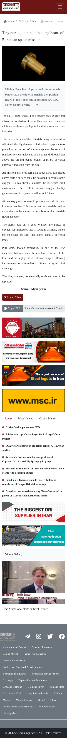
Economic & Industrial (14, 673)
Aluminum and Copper (14, 647)
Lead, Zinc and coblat (37, 693)
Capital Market (10, 654)
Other (53, 700)
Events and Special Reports (45, 673)
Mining (6, 700)
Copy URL (14, 308)
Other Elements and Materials (18, 706)
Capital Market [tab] (47, 418)
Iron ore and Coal (12, 693)
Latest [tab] (8, 418)
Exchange (8, 680)
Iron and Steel (56, 687)
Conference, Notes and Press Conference (23, 667)
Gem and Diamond (12, 687)
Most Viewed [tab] (25, 418)
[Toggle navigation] (60, 6)
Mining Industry (24, 700)
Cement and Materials (35, 654)
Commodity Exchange (14, 660)
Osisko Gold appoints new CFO (22, 427)
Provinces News (47, 706)
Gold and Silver (13, 297)
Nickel (41, 700)
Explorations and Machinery (32, 680)
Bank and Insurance (42, 647)
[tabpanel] (33, 460)
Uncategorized (10, 713)
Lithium (58, 693)
